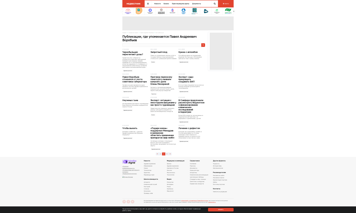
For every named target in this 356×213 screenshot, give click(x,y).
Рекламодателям (219, 172)
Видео (169, 179)
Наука (146, 168)
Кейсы (215, 182)
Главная (124, 32)
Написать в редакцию (220, 191)
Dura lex (169, 170)
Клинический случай (150, 184)
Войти (227, 3)
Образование (148, 166)
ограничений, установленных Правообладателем (194, 200)
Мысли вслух (171, 172)
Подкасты (216, 163)
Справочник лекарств (197, 183)
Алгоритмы (193, 172)
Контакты (216, 189)
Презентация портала (220, 180)
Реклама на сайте (218, 175)
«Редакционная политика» (129, 173)
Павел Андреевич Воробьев (147, 32)
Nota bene (147, 191)
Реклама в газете (218, 177)
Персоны (193, 166)
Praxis (169, 186)
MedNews (170, 189)
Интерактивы (217, 166)
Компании (193, 163)
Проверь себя (148, 193)
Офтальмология (218, 168)
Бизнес (166, 4)
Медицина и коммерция (175, 161)
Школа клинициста (151, 179)
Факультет (170, 191)
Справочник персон (133, 32)
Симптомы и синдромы (197, 181)
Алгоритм (147, 182)
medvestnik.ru (212, 202)
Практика (153, 94)
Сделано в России (173, 168)
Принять (221, 209)
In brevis (146, 189)
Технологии (147, 170)
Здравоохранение (127, 70)
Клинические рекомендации (199, 175)
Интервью (170, 184)
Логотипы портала (219, 184)
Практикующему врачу (180, 4)
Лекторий (147, 186)
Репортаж (170, 182)
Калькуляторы (194, 170)
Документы (196, 4)
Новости (157, 4)
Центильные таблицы (197, 177)
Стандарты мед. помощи (198, 179)
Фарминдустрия (149, 175)
